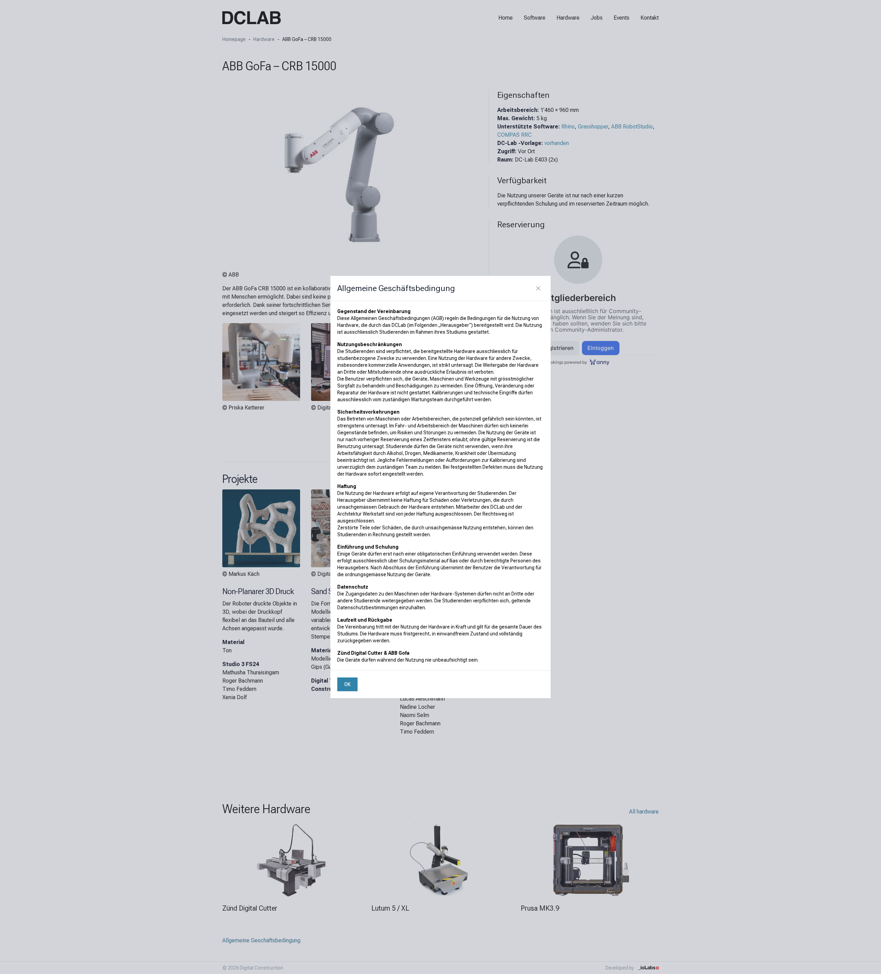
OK (347, 684)
